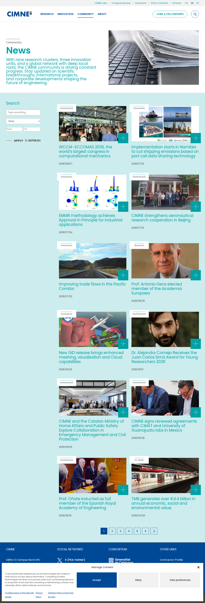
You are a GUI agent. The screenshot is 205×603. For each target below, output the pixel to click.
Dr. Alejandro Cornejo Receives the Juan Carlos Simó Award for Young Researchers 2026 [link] (164, 357)
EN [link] (192, 3)
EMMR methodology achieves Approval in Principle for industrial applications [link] (90, 220)
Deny (138, 580)
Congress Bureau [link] (121, 3)
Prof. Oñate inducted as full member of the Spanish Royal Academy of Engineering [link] (87, 503)
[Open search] (195, 14)
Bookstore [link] (140, 3)
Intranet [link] (176, 3)
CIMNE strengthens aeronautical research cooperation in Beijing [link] (162, 218)
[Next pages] (154, 531)
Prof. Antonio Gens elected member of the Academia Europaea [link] (156, 288)
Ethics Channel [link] (159, 3)
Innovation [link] (65, 14)
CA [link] (186, 3)
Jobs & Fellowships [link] (170, 14)
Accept (96, 580)
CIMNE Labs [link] (101, 3)
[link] (19, 14)
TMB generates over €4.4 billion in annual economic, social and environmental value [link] (163, 503)
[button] (198, 567)
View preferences (180, 580)
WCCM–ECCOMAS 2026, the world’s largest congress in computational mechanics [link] (85, 151)
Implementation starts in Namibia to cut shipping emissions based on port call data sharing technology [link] (165, 151)
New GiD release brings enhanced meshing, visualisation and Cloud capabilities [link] (91, 357)
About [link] (102, 14)
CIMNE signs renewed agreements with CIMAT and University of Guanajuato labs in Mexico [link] (164, 426)
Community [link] (86, 14)
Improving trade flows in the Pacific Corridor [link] (92, 286)
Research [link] (47, 14)
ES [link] (198, 3)
